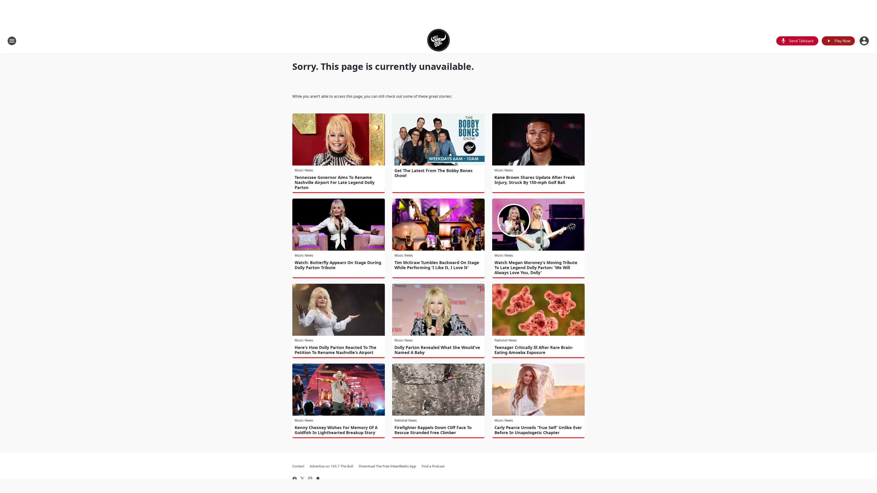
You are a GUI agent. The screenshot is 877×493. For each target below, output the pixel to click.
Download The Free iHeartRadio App (387, 466)
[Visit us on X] (302, 479)
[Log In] (865, 40)
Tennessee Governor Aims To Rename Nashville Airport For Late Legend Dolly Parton (335, 182)
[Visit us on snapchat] (318, 479)
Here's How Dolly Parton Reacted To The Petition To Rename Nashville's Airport (335, 350)
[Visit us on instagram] (310, 479)
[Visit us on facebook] (294, 479)
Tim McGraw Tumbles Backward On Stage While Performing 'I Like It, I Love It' (436, 265)
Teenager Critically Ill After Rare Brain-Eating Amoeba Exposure (533, 350)
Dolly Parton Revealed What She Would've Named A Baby (437, 350)
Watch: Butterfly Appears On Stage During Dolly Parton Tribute (338, 265)
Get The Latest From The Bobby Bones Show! (433, 173)
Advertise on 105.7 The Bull (331, 466)
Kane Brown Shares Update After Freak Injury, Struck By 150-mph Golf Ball (534, 180)
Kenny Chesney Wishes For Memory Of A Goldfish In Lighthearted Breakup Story (336, 430)
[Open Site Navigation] (11, 40)
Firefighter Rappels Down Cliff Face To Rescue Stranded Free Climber (433, 430)
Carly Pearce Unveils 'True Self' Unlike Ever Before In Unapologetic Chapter (538, 430)
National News (505, 340)
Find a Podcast (433, 466)
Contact (298, 466)
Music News (304, 170)
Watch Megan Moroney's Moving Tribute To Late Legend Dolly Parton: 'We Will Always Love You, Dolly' (535, 267)
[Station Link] (438, 41)
